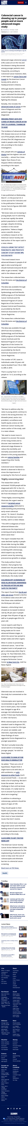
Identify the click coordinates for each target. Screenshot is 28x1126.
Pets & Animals (16, 1061)
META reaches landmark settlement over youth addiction (9, 927)
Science (3, 1053)
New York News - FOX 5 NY (5, 994)
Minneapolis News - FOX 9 (4, 1030)
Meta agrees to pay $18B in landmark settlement (7, 955)
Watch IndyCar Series (5, 1083)
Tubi (2, 979)
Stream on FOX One (5, 1066)
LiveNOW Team (17, 1075)
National (15, 972)
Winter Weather (5, 1042)
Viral (14, 1053)
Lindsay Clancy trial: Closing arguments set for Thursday (8, 948)
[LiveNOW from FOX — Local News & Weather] (4, 2)
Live (2, 968)
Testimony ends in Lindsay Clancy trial (9, 941)
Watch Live (20, 2)
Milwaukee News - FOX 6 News (5, 1033)
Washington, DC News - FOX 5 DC (5, 1002)
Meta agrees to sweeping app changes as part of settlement (8, 934)
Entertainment (16, 987)
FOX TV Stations (5, 976)
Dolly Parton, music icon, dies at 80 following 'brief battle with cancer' (17, 916)
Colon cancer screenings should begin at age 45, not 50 (13, 51)
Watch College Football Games (5, 1073)
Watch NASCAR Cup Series (5, 1080)
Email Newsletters (16, 1077)
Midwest (4, 1021)
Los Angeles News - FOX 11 (16, 1026)
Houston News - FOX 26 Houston (17, 1012)
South (15, 992)
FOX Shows (4, 983)
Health (16, 29)
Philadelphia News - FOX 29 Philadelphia (5, 998)
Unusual (15, 1059)
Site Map (15, 1080)
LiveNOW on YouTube (4, 973)
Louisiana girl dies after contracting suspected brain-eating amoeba (17, 900)
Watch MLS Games (4, 1099)
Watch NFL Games (4, 1070)
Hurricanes (4, 1045)
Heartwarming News (16, 1056)
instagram (14, 1108)
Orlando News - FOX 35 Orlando (17, 997)
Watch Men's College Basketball (4, 1087)
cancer (24, 60)
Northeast (5, 992)
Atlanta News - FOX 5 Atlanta (16, 994)
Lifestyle (15, 985)
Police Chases (16, 980)
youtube (8, 1108)
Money (15, 1040)
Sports (14, 982)
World (14, 974)
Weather (4, 1040)
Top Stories (16, 970)
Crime (14, 978)
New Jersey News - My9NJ (5, 1005)
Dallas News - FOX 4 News (16, 1009)
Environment (4, 1047)
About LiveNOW (16, 1066)
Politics (14, 976)
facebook (11, 1108)
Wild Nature (4, 1061)
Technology (4, 1059)
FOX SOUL (4, 981)
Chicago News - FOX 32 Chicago (5, 1023)
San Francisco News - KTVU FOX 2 (16, 1031)
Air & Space (4, 1056)
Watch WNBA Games (4, 1096)
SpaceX (3, 1057)
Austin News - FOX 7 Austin (16, 1015)
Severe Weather (5, 1044)
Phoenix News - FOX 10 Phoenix (17, 1023)
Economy (15, 1042)
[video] (23, 928)
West (14, 1021)
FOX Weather (4, 977)
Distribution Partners (16, 1072)
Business (15, 1044)
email (20, 1108)
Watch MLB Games (4, 1077)
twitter (17, 1108)
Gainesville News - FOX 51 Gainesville (17, 1005)
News (15, 968)
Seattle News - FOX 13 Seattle (16, 1034)
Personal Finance (17, 1045)
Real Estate (15, 1049)
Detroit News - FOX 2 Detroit (5, 1026)
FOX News (12, 29)
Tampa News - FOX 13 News (16, 1001)
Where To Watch (5, 970)
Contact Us (15, 1069)
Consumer (15, 1047)
